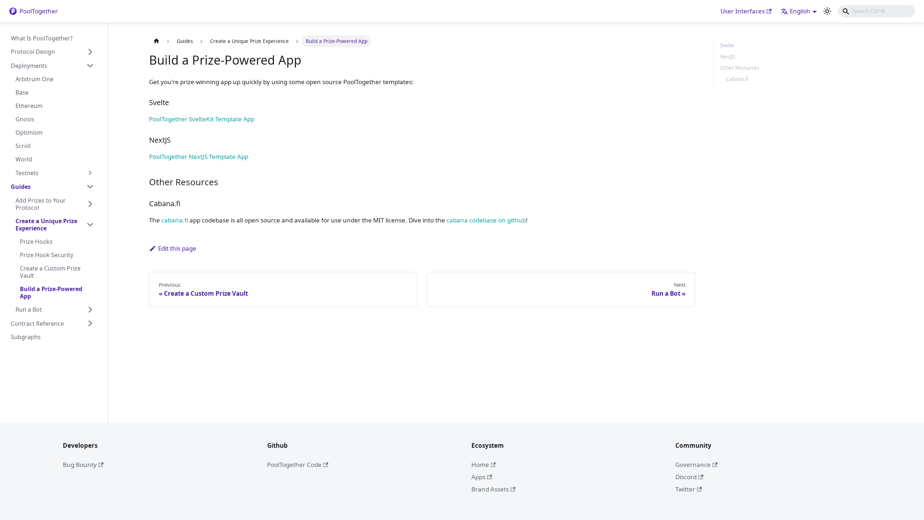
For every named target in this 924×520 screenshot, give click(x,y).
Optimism (29, 132)
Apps (478, 477)
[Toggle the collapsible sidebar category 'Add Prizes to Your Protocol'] (90, 203)
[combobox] (876, 11)
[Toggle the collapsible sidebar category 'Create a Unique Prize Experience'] (90, 224)
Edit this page (177, 248)
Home (480, 464)
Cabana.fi (737, 78)
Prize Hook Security (46, 255)
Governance (693, 464)
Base (22, 92)
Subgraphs (26, 337)
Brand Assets (490, 489)
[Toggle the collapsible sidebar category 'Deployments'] (90, 66)
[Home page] (156, 41)
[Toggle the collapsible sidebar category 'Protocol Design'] (90, 52)
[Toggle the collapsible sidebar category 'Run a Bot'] (90, 309)
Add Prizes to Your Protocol (41, 204)
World (24, 159)
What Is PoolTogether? (42, 38)
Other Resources (739, 67)
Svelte (727, 45)
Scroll (23, 146)
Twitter (685, 489)
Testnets (27, 173)
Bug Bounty (80, 464)
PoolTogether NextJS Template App (198, 156)
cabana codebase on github (486, 220)
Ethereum (29, 106)
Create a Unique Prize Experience (46, 224)
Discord (686, 477)
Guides (21, 187)
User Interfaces (742, 11)
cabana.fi (174, 220)
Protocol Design (33, 52)
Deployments (29, 66)
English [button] (800, 11)
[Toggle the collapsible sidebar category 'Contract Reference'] (90, 323)
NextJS (727, 56)
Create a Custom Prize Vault (50, 272)
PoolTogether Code (294, 464)
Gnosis (25, 119)
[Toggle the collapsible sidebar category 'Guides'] (90, 187)
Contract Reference (37, 324)
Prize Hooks (36, 242)
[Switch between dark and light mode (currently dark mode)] (827, 11)
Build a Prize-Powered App (51, 292)
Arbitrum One (34, 79)
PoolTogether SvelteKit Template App (201, 119)
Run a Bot (29, 309)
